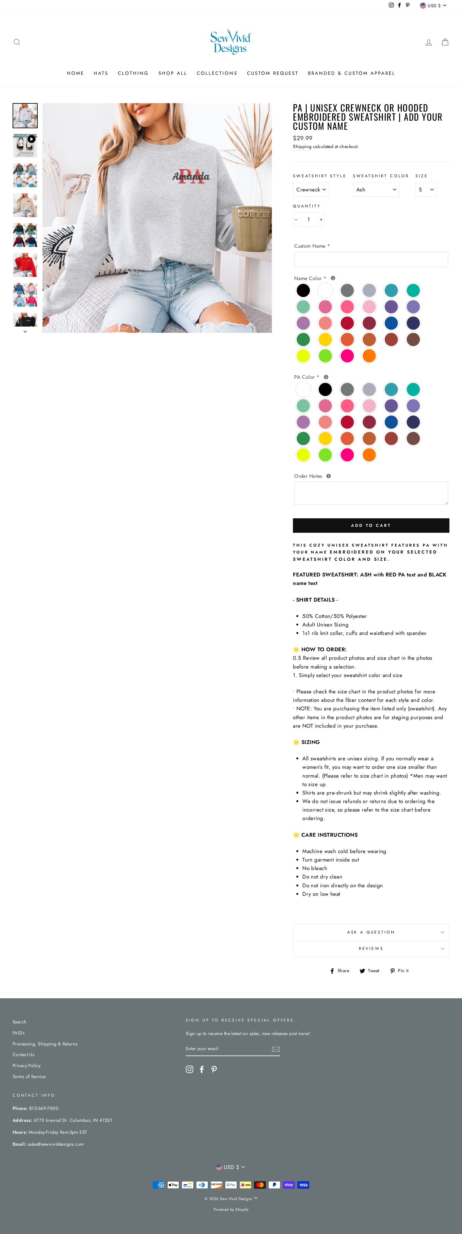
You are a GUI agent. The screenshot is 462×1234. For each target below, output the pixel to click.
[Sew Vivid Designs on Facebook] (202, 1069)
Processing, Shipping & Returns (45, 1044)
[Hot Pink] (347, 355)
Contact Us (23, 1054)
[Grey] (347, 290)
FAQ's (19, 1033)
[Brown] (413, 339)
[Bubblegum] (347, 306)
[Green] (303, 339)
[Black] (303, 290)
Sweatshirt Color (381, 176)
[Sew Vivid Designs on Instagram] (189, 1069)
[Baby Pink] (369, 306)
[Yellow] (325, 339)
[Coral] (325, 323)
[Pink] (325, 306)
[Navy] (413, 323)
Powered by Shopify (231, 1209)
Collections (217, 73)
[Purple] (391, 306)
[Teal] (391, 290)
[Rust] (391, 339)
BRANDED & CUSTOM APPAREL (351, 73)
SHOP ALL (172, 73)
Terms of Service (29, 1076)
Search (20, 1022)
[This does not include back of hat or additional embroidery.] (328, 476)
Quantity (307, 206)
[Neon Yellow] (303, 355)
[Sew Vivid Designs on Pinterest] (214, 1069)
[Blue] (391, 323)
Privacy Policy (27, 1065)
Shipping (302, 146)
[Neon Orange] (369, 355)
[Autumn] (369, 339)
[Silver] (369, 290)
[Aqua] (413, 290)
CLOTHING (133, 73)
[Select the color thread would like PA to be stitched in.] (326, 377)
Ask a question (371, 932)
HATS (101, 73)
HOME (75, 73)
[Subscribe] (276, 1049)
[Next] (25, 330)
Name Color (366, 278)
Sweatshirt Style (319, 176)
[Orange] (347, 339)
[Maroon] (369, 323)
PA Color (357, 377)
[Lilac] (413, 306)
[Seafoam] (303, 306)
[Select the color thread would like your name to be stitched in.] (333, 278)
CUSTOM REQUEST (273, 73)
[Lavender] (303, 323)
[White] (325, 290)
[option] (157, 218)
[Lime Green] (325, 355)
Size (421, 176)
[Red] (347, 323)
